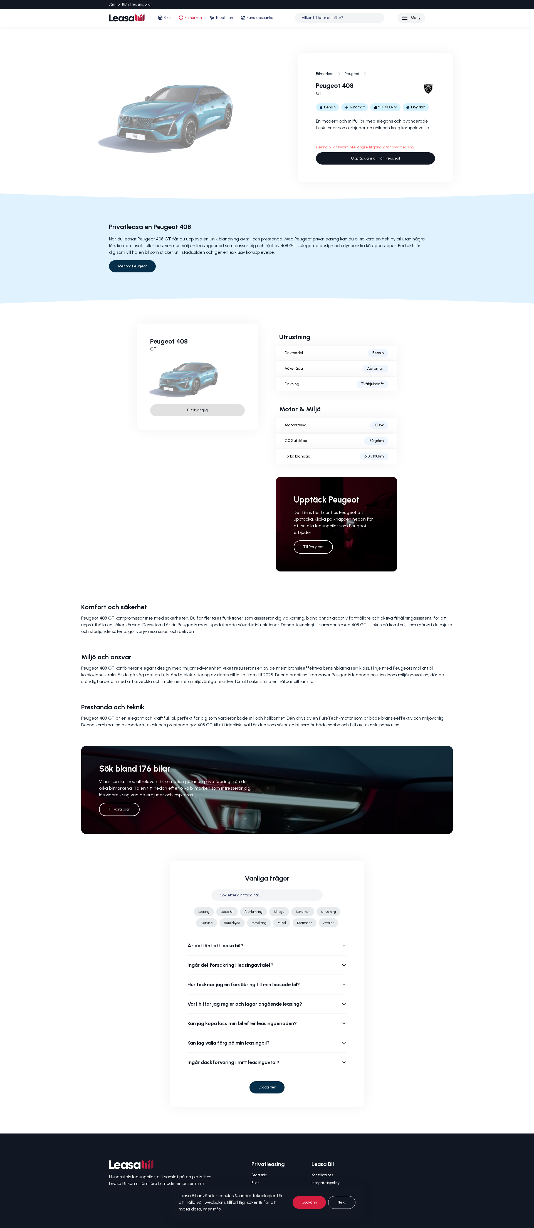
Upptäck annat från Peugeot (375, 158)
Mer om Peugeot (132, 266)
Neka (341, 1202)
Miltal (282, 923)
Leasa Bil (227, 912)
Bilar (167, 17)
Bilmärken (193, 17)
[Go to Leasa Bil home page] (127, 18)
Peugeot (352, 73)
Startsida (259, 1175)
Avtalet (328, 923)
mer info (212, 1209)
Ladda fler (267, 1087)
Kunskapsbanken (261, 17)
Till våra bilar (119, 809)
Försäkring (258, 923)
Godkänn (309, 1202)
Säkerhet (303, 912)
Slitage (279, 912)
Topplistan (224, 17)
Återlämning (253, 912)
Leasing (203, 912)
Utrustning (328, 912)
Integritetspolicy (326, 1182)
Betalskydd (232, 923)
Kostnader (304, 923)
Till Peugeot (313, 547)
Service (207, 923)
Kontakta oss (322, 1175)
